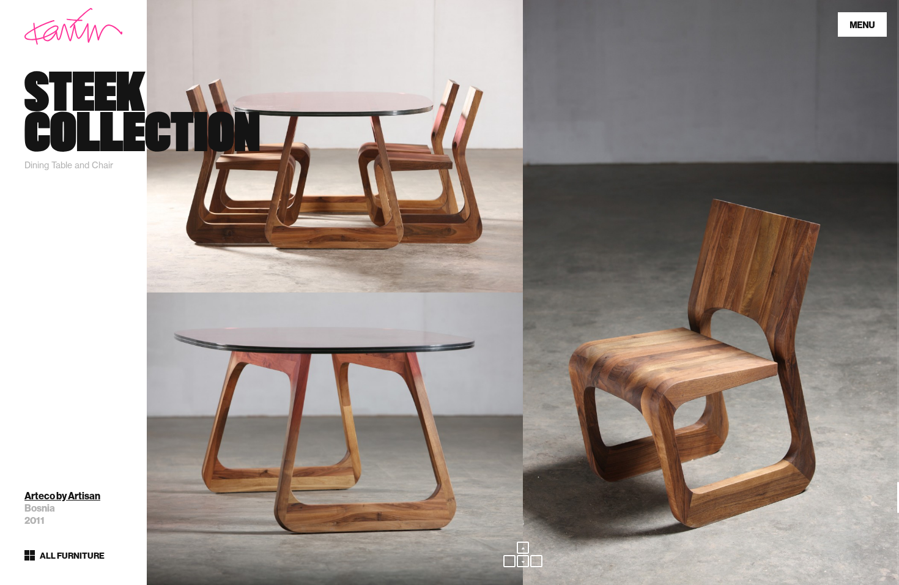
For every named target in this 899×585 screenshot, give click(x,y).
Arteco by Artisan (62, 496)
